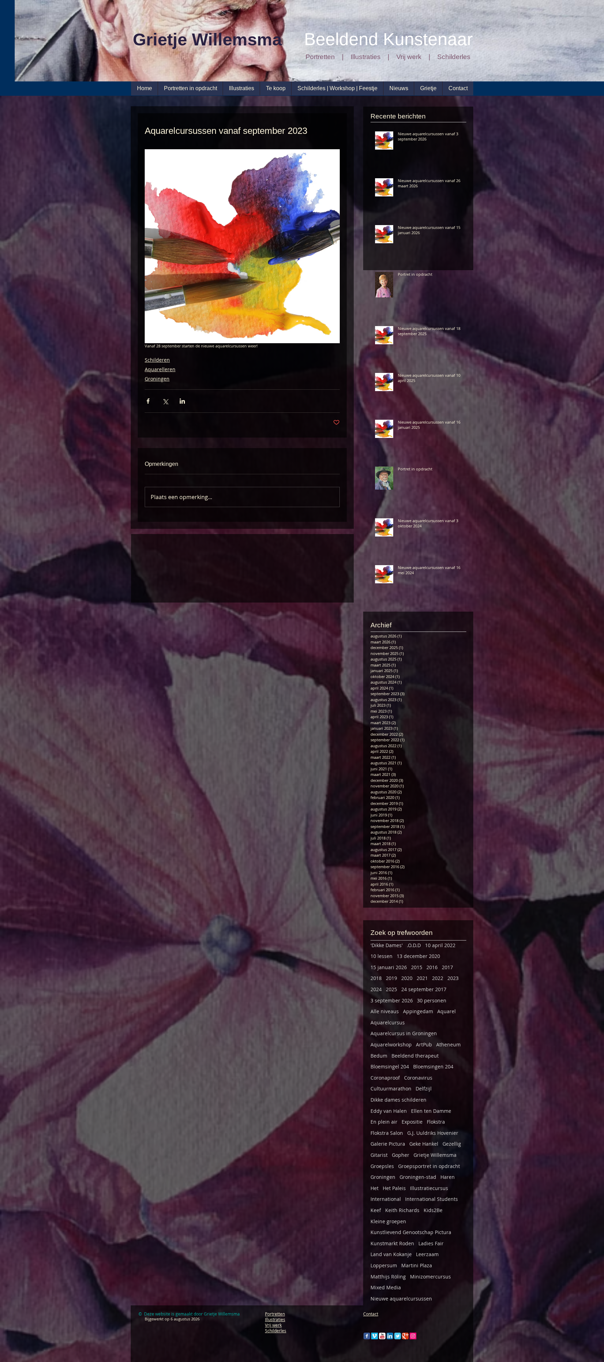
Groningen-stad (418, 1177)
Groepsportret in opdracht (429, 1166)
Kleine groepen (388, 1221)
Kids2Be (433, 1210)
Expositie (412, 1121)
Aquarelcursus (388, 1022)
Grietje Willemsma (435, 1155)
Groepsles (382, 1166)
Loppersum (384, 1265)
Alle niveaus (385, 1011)
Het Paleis (394, 1188)
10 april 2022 (440, 945)
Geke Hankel (423, 1143)
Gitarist (379, 1155)
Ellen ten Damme (431, 1111)
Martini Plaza (416, 1265)
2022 (437, 978)
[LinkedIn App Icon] (390, 1336)
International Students (431, 1199)
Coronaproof (385, 1077)
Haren (447, 1177)
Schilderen (157, 359)
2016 (432, 967)
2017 (447, 967)
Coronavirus (418, 1077)
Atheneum (448, 1044)
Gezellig (452, 1143)
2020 (406, 978)
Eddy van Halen (389, 1111)
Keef (376, 1210)
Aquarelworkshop (391, 1044)
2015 (416, 967)
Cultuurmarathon (391, 1088)
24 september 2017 (423, 989)
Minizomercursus (430, 1276)
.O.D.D (414, 945)
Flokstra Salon (387, 1133)
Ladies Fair (431, 1243)
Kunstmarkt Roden (392, 1243)
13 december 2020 (418, 956)
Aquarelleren (160, 369)
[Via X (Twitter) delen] (165, 401)
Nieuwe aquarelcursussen (401, 1298)
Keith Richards (402, 1210)
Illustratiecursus (429, 1188)
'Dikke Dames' (387, 945)
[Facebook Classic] (367, 1336)
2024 (376, 989)
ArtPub (424, 1044)
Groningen (157, 378)
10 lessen (382, 956)
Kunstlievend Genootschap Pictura (411, 1232)
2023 (453, 978)
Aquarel (446, 1011)
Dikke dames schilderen (398, 1099)
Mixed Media (386, 1287)
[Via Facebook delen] (148, 401)
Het (375, 1188)
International (386, 1199)
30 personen (431, 1000)
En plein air (384, 1121)
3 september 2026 (392, 1000)
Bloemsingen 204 (433, 1066)
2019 (391, 978)
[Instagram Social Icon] (413, 1336)
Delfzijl (424, 1088)
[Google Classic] (405, 1336)
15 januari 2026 (389, 967)
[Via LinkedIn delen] (182, 401)
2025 (391, 989)
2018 (376, 978)
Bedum (379, 1055)
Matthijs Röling (388, 1276)
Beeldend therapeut (415, 1055)
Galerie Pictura (388, 1143)
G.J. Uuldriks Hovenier (432, 1133)
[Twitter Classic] (397, 1336)
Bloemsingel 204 (390, 1066)
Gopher (400, 1155)
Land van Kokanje (391, 1254)
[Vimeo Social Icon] (374, 1336)
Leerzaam (427, 1254)
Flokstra (436, 1121)
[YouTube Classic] (382, 1336)
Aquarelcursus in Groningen (404, 1033)
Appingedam (418, 1011)
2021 (422, 978)
